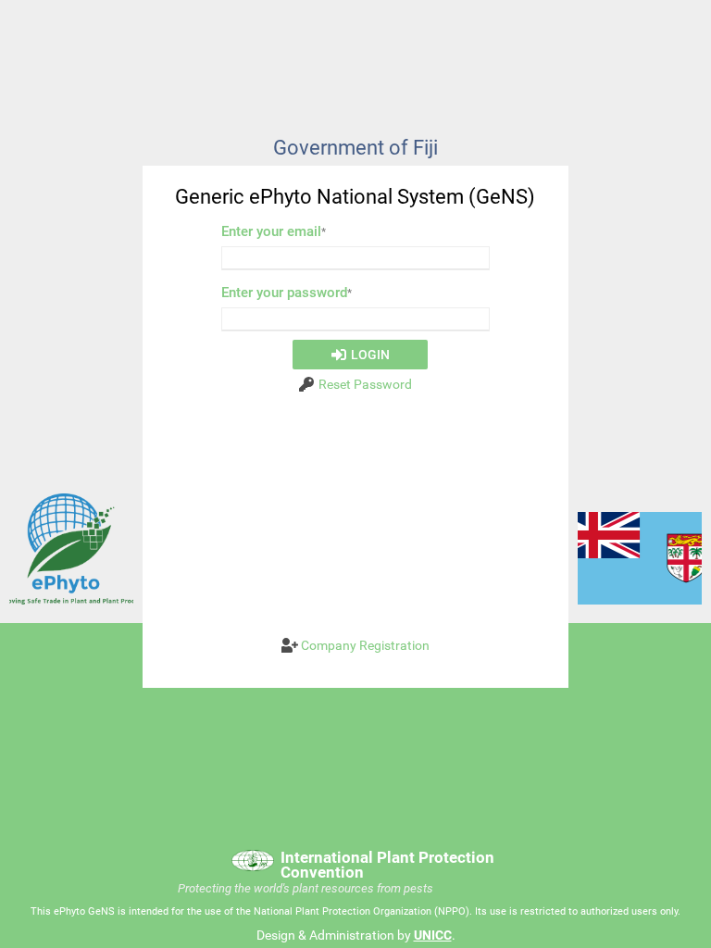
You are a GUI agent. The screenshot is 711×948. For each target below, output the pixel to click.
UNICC (433, 935)
